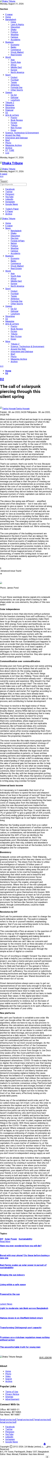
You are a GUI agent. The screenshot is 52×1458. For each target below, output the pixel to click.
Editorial (14, 97)
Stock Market (17, 52)
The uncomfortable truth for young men (20, 1347)
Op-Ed (14, 95)
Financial (9, 110)
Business (9, 42)
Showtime (10, 107)
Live (7, 153)
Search (8, 1379)
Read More (5, 1241)
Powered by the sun (10, 1294)
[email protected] (8, 1419)
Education (15, 27)
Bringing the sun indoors (12, 1275)
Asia (13, 60)
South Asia (16, 62)
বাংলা (1, 176)
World (8, 57)
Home (8, 17)
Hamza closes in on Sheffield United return (21, 1318)
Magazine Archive (13, 145)
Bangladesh (10, 19)
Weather (15, 34)
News (8, 228)
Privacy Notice (12, 1394)
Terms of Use (11, 1391)
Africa (13, 65)
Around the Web (12, 135)
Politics (14, 32)
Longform (15, 100)
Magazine (9, 105)
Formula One (16, 87)
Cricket (14, 77)
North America (17, 72)
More (7, 341)
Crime (13, 22)
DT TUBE (9, 150)
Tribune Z (9, 102)
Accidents (15, 39)
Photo (8, 143)
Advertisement (12, 1399)
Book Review (17, 120)
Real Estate (16, 55)
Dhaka (13, 29)
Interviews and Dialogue (16, 138)
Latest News (6, 1304)
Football (15, 80)
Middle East (16, 67)
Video (8, 1376)
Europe (14, 70)
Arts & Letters (12, 115)
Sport (8, 75)
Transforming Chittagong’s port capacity (20, 1327)
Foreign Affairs (18, 241)
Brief (7, 140)
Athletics (15, 85)
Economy (15, 44)
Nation (14, 243)
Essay (13, 130)
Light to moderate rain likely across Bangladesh (24, 1308)
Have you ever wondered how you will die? (21, 1246)
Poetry (14, 117)
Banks (13, 47)
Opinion (8, 92)
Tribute (14, 125)
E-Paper (9, 211)
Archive (8, 148)
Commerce (16, 49)
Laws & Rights (17, 24)
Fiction (14, 122)
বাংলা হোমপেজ (45, 1357)
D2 (6, 112)
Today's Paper (12, 209)
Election (14, 238)
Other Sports (17, 90)
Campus (14, 37)
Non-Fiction (16, 127)
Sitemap (9, 1396)
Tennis (14, 82)
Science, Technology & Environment (22, 133)
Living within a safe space (13, 1284)
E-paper (9, 14)
